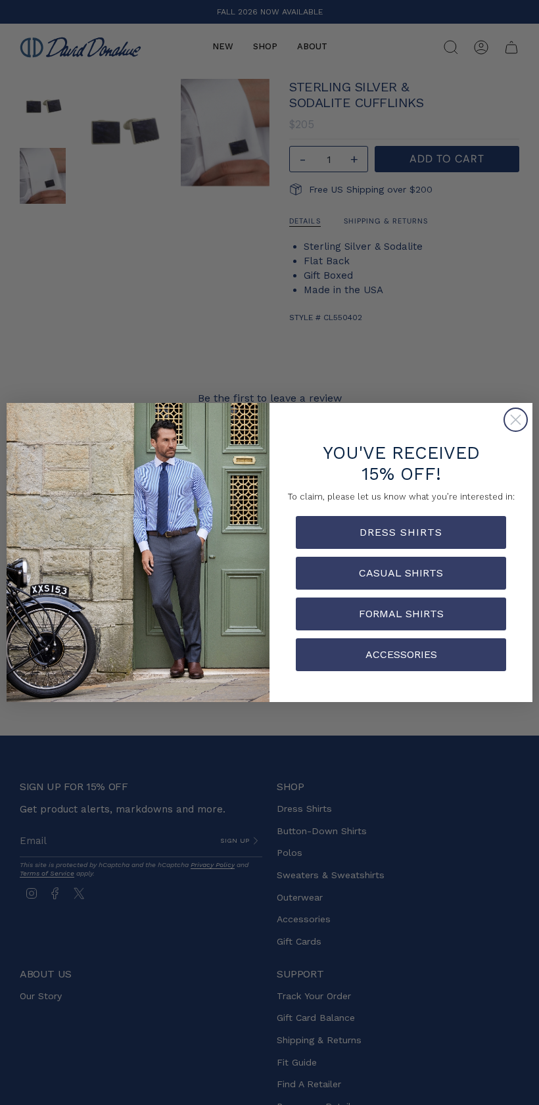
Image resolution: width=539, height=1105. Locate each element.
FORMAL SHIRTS (401, 613)
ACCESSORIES (401, 654)
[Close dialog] (515, 419)
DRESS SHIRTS (401, 532)
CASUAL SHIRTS (401, 573)
